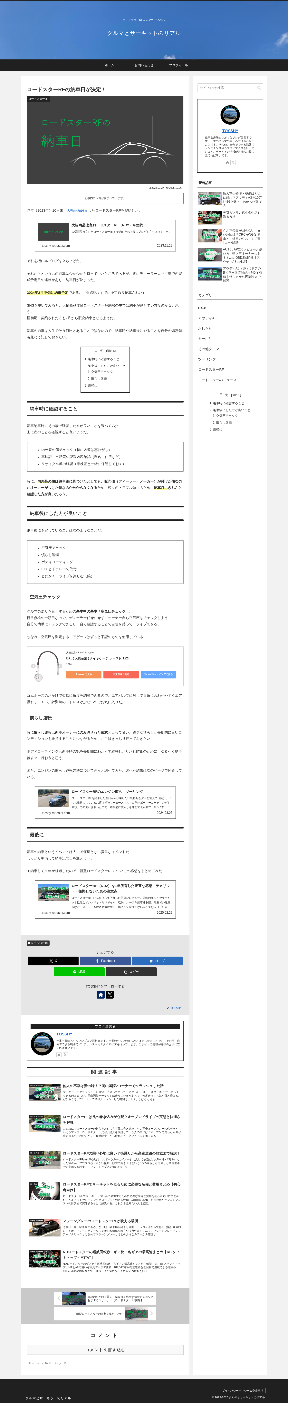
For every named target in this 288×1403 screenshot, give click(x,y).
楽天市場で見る (121, 674)
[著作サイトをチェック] (101, 995)
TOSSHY (64, 1034)
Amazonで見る (84, 674)
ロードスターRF (39, 942)
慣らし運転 (99, 378)
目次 (99, 350)
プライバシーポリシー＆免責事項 (242, 1390)
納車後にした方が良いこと (107, 366)
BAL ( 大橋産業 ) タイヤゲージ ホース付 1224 (98, 658)
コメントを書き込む (105, 1349)
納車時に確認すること (103, 359)
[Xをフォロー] (110, 995)
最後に (92, 385)
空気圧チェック (102, 371)
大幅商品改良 (77, 210)
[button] (131, 971)
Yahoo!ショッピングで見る (158, 674)
